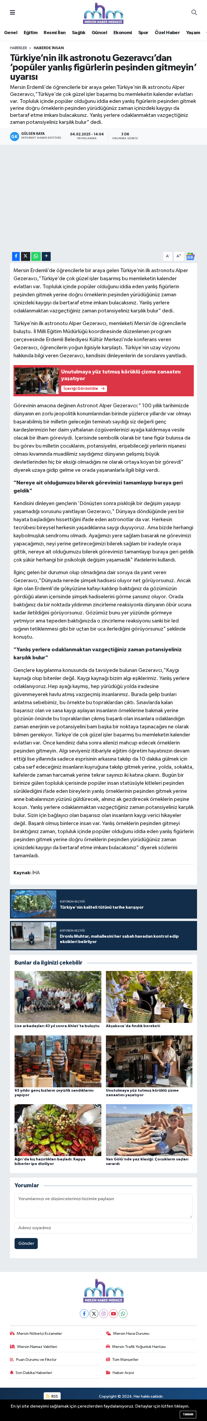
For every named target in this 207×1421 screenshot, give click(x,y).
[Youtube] (113, 1313)
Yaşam (193, 32)
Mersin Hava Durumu (131, 1334)
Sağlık (78, 32)
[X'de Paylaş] (25, 256)
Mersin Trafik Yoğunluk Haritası (139, 1347)
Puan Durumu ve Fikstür (36, 1360)
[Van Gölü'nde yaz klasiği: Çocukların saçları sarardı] (149, 1130)
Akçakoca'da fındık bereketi (133, 1026)
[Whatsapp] (123, 1313)
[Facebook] (84, 1313)
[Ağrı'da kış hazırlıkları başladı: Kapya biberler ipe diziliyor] (58, 1130)
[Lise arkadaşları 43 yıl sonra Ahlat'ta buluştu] (58, 997)
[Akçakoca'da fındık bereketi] (149, 997)
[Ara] (194, 13)
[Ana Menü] (12, 13)
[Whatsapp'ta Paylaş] (36, 256)
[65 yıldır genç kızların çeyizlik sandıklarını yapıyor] (58, 1061)
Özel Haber (167, 32)
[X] (93, 1313)
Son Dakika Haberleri (34, 1373)
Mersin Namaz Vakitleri (37, 1347)
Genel (10, 32)
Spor (143, 32)
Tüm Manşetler (125, 1360)
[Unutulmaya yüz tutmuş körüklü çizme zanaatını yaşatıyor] (149, 1061)
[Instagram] (103, 1313)
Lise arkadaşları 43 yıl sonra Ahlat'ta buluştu (57, 1026)
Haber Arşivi (123, 1373)
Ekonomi (122, 32)
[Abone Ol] (190, 256)
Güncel (99, 32)
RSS (54, 1396)
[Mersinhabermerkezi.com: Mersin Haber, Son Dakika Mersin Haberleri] (103, 12)
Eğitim (30, 32)
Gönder (26, 1243)
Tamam (188, 1414)
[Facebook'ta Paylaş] (16, 256)
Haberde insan (49, 48)
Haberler (18, 48)
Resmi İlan (54, 32)
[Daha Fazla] (46, 256)
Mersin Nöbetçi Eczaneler (39, 1334)
